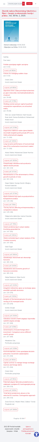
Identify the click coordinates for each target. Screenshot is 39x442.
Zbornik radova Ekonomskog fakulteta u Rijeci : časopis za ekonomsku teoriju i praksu (19, 13)
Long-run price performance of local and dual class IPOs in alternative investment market (18, 145)
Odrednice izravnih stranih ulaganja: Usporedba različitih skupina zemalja (19, 320)
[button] (35, 4)
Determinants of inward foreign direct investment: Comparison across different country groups (17, 332)
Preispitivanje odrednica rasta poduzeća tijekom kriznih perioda (17, 164)
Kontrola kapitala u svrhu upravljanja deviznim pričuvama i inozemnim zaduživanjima (18, 352)
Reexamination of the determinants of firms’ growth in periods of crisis (18, 176)
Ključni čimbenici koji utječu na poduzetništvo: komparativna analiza (18, 197)
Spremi (23, 439)
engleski (10, 88)
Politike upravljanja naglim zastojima (15, 65)
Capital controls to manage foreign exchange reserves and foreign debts (18, 364)
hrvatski (10, 70)
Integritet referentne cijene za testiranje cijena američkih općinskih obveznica (19, 289)
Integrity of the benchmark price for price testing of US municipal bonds (17, 300)
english (29, 3)
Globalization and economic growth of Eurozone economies (16, 270)
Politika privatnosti (27, 431)
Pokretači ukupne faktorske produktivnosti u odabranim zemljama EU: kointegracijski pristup (19, 383)
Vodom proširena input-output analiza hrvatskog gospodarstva (16, 228)
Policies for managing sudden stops (15, 73)
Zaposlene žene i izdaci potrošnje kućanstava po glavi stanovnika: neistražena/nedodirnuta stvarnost (18, 93)
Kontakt (28, 433)
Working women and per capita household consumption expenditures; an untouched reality (17, 106)
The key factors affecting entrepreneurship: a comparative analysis (18, 209)
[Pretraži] (23, 4)
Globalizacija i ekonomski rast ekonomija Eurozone (16, 259)
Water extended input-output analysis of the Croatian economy (19, 239)
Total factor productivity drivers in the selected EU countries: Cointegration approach (19, 394)
